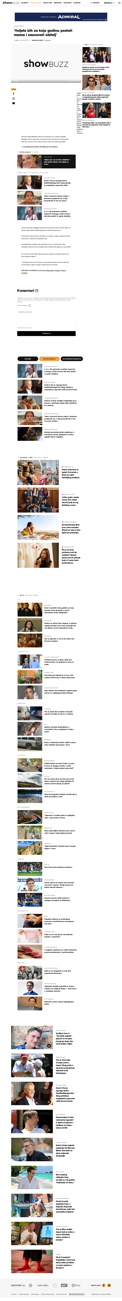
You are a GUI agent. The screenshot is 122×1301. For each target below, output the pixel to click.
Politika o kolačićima (61, 1294)
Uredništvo (14, 1294)
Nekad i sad (47, 3)
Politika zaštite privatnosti (47, 1294)
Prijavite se (46, 333)
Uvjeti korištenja (35, 1294)
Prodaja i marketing (24, 1294)
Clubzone (76, 3)
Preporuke (58, 3)
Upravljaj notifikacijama (78, 1294)
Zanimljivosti (35, 3)
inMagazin (67, 3)
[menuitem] (119, 3)
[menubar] (119, 3)
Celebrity (25, 3)
